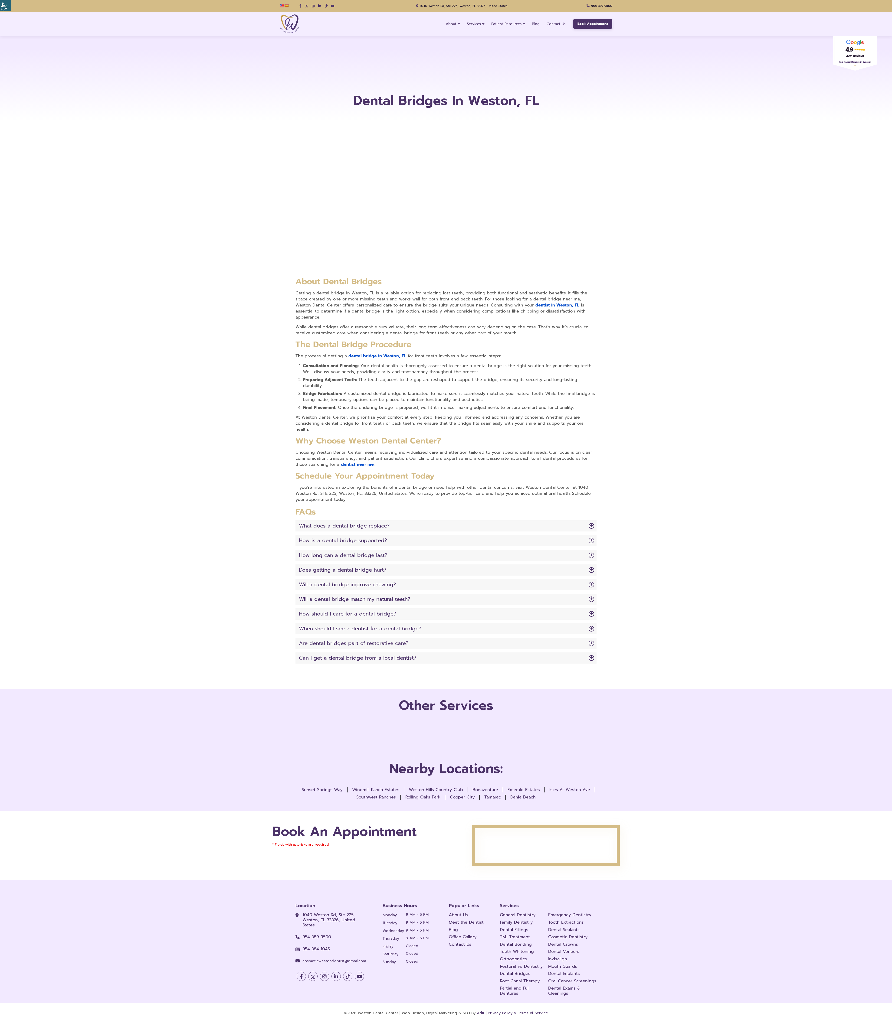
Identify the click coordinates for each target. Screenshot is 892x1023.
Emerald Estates (524, 789)
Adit (480, 1013)
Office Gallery (463, 937)
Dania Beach (523, 797)
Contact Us (556, 23)
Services (474, 23)
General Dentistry (518, 915)
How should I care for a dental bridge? (347, 614)
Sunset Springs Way (322, 789)
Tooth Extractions (566, 922)
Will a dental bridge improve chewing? (347, 584)
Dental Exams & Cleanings (564, 991)
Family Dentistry (516, 922)
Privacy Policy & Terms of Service (518, 1013)
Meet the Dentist (466, 922)
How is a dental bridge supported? (343, 540)
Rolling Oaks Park (422, 797)
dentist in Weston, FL (557, 305)
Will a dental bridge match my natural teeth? (354, 599)
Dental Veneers (563, 951)
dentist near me (357, 464)
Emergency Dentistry (569, 915)
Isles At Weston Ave (569, 789)
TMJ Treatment (515, 937)
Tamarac (492, 797)
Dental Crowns (563, 944)
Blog (536, 23)
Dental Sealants (564, 929)
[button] (300, 6)
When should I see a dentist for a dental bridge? (360, 628)
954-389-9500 (601, 6)
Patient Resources (506, 23)
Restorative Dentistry (521, 966)
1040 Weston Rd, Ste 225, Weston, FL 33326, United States (463, 6)
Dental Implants (564, 973)
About (451, 23)
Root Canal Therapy (520, 981)
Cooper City (462, 797)
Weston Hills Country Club (436, 789)
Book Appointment (592, 23)
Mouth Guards (562, 966)
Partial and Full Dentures (514, 991)
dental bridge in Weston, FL (377, 356)
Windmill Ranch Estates (375, 789)
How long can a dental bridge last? (343, 555)
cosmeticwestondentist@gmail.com (334, 961)
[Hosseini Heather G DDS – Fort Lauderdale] (291, 24)
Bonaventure (485, 789)
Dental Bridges (515, 973)
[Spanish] (286, 6)
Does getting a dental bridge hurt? (342, 570)
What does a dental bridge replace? (344, 526)
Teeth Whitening (517, 951)
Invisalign (557, 959)
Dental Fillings (514, 929)
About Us (458, 915)
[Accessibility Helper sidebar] (5, 5)
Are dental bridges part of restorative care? (353, 643)
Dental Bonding (516, 944)
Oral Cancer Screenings (572, 981)
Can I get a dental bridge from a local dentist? (357, 658)
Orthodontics (513, 959)
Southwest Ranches (376, 797)
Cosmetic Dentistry (568, 937)
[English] (282, 6)
